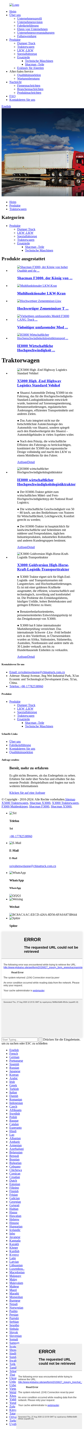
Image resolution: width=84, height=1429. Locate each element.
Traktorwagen (25, 46)
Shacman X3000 (40, 803)
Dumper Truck (26, 43)
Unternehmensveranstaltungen (36, 32)
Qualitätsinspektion (29, 75)
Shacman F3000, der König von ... (44, 278)
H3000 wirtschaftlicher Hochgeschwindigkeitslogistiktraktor (46, 482)
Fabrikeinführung (28, 25)
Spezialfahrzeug (27, 53)
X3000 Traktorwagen (65, 803)
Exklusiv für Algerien (30, 68)
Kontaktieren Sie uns (22, 99)
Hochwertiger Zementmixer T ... (43, 308)
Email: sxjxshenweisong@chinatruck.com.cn (37, 672)
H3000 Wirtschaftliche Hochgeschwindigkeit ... (36, 348)
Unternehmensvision (30, 22)
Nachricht (15, 82)
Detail (31, 462)
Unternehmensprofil (29, 18)
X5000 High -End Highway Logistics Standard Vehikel (39, 383)
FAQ (12, 96)
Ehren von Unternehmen (32, 29)
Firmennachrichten (28, 85)
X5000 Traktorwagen (15, 803)
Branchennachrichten (30, 89)
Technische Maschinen (39, 61)
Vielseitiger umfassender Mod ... (42, 327)
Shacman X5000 (61, 806)
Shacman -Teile (34, 64)
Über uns (15, 15)
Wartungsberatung (28, 78)
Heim (12, 11)
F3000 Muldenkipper (15, 806)
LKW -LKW (25, 50)
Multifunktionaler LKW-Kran (41, 293)
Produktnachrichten (29, 92)
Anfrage (22, 462)
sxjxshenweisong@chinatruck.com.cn (32, 866)
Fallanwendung (26, 36)
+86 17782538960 (20, 836)
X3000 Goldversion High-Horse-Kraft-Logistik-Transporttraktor (43, 567)
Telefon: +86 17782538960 (26, 686)
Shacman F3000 (39, 806)
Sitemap (70, 799)
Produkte (15, 39)
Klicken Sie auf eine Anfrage (27, 792)
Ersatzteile (23, 57)
